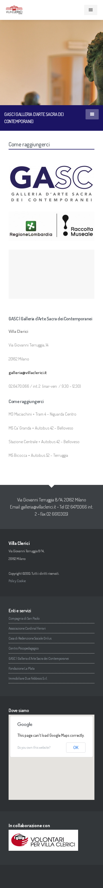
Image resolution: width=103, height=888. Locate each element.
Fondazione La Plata (22, 668)
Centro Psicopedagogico (24, 648)
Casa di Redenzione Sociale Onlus (30, 638)
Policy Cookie (17, 581)
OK (75, 747)
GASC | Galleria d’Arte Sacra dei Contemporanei (39, 658)
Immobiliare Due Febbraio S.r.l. (28, 678)
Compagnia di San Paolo (24, 618)
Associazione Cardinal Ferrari (27, 628)
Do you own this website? (33, 747)
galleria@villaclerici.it (38, 507)
